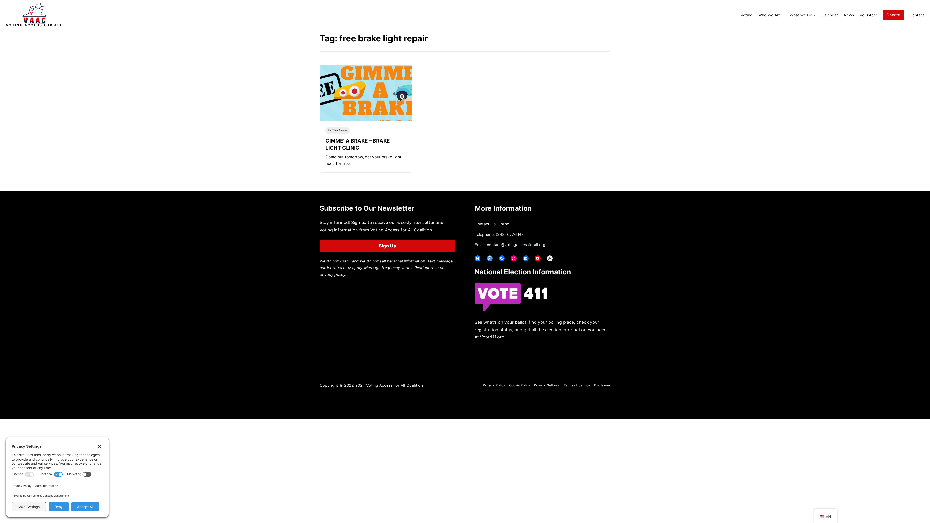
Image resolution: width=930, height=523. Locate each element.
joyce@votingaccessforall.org (554, 356)
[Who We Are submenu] (783, 15)
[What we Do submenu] (814, 15)
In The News (338, 130)
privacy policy (332, 274)
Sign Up (387, 246)
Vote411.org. (492, 336)
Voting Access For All (34, 25)
